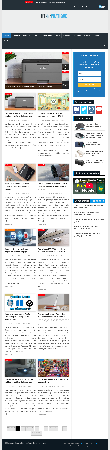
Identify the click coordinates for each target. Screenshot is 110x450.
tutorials (42, 94)
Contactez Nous (75, 446)
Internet (36, 35)
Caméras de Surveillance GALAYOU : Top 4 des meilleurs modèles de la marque (53, 186)
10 (46, 427)
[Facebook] (75, 7)
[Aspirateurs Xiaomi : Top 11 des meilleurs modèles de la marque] (53, 302)
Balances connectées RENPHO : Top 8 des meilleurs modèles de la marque (20, 186)
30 (55, 427)
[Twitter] (83, 7)
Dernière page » (36, 432)
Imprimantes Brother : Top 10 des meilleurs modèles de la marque (50, 2)
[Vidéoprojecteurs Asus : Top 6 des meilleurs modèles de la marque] (20, 368)
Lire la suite (9, 151)
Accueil (6, 35)
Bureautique (47, 35)
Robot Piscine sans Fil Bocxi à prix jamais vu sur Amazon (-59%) (94, 135)
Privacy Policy (89, 443)
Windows (66, 35)
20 (50, 427)
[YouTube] (79, 7)
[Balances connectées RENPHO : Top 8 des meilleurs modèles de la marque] (20, 172)
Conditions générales (71, 443)
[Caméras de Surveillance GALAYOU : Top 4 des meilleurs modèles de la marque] (53, 172)
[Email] (87, 7)
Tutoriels (97, 35)
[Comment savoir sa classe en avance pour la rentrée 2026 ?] (53, 101)
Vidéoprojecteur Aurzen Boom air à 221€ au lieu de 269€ (95, 153)
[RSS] (91, 7)
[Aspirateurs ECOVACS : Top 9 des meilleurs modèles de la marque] (53, 237)
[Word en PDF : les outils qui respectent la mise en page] (20, 237)
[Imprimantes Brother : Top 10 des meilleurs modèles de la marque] (20, 101)
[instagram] (95, 7)
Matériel (29, 2)
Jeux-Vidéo (77, 35)
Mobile (57, 35)
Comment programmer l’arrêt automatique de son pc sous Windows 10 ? (17, 317)
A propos (89, 446)
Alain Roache (23, 120)
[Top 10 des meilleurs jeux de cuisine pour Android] (53, 368)
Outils (6, 41)
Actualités (16, 35)
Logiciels (26, 35)
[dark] (102, 7)
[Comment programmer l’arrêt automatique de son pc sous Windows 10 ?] (20, 302)
